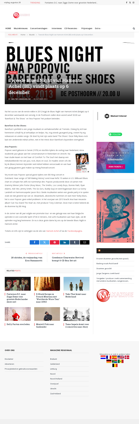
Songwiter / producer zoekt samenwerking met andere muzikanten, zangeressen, (114, 279)
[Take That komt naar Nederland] (76, 284)
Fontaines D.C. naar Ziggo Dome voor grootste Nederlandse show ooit (72, 2)
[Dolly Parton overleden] (18, 314)
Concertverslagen (38, 28)
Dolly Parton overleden (18, 324)
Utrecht (53, 388)
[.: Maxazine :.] (22, 15)
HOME (8, 28)
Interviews (57, 28)
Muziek (13, 73)
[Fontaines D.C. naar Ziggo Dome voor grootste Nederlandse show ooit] (18, 284)
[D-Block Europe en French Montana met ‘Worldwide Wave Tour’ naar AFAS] (47, 284)
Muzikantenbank (108, 251)
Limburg (53, 369)
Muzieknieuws (21, 28)
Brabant (53, 359)
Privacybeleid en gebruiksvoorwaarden (21, 369)
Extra (97, 28)
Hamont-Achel (52, 231)
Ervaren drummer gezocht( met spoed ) (113, 258)
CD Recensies (70, 28)
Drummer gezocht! (104, 268)
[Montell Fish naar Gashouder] (47, 314)
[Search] (133, 28)
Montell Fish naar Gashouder (45, 325)
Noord (52, 374)
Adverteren (9, 364)
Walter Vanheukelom (21, 99)
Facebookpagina (74, 231)
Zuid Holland (55, 393)
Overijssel (54, 383)
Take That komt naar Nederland (75, 295)
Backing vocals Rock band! (107, 263)
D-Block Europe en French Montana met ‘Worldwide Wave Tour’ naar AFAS (47, 298)
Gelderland (55, 364)
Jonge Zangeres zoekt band (108, 273)
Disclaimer (9, 359)
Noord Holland (56, 378)
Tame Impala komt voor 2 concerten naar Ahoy (77, 325)
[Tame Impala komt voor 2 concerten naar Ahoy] (76, 314)
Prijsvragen (86, 28)
